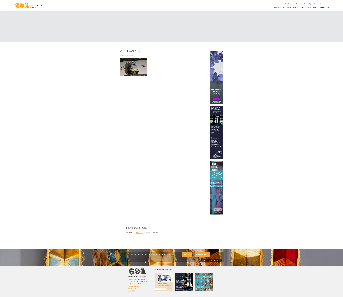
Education (322, 7)
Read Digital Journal (291, 4)
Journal (315, 7)
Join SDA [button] (186, 254)
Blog (328, 7)
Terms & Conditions (133, 286)
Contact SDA (131, 291)
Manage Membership (305, 4)
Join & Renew (287, 7)
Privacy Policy (132, 288)
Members (295, 7)
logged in (139, 232)
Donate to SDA (318, 4)
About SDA (277, 7)
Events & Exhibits (305, 7)
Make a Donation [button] (201, 254)
